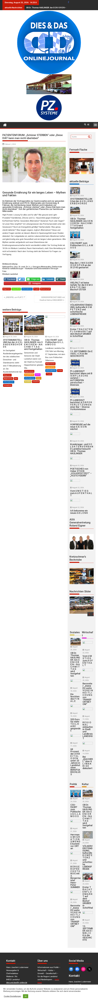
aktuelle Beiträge (79, 181)
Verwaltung (7, 385)
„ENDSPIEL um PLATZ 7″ (15, 297)
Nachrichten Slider (80, 591)
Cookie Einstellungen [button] (12, 996)
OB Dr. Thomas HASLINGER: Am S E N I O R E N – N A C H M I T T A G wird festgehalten (61, 8)
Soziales (28, 381)
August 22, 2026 (78, 487)
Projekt (36, 289)
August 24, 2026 (53, 337)
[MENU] (95, 125)
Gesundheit (16, 289)
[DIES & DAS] (5, 124)
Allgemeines (8, 378)
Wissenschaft (45, 289)
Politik (60, 370)
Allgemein (6, 289)
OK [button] (25, 996)
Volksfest (36, 381)
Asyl (16, 378)
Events (37, 375)
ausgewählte (29, 375)
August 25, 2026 (11, 337)
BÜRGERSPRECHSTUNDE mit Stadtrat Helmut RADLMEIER (52, 298)
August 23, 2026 (78, 326)
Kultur (39, 378)
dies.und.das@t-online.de (16, 982)
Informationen (27, 289)
